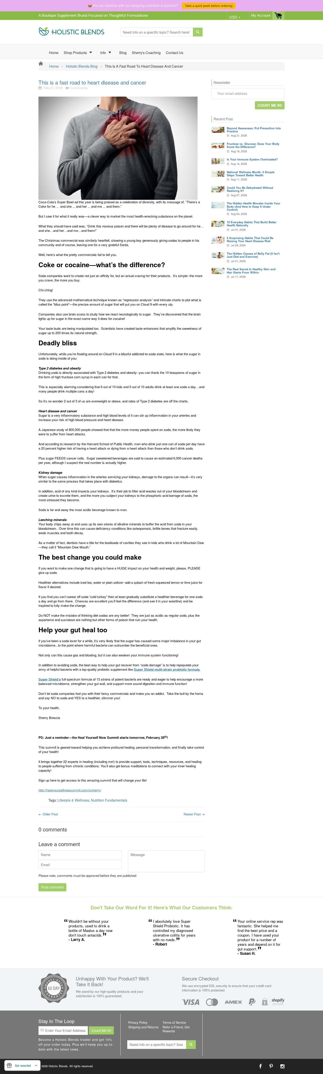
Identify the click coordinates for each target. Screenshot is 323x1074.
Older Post (50, 814)
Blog (123, 52)
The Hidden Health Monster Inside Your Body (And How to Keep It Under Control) (253, 206)
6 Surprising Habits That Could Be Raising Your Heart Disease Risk (250, 239)
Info (103, 52)
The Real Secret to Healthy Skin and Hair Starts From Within (251, 270)
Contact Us (174, 52)
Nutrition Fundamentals (109, 800)
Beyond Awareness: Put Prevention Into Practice (254, 129)
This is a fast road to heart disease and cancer (92, 82)
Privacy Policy (137, 1022)
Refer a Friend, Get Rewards (176, 1029)
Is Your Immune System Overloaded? (252, 159)
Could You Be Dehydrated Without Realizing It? (250, 189)
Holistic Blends (58, 1066)
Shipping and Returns (143, 1027)
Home (53, 52)
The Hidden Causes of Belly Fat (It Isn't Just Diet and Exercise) (253, 255)
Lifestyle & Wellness (73, 800)
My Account (260, 15)
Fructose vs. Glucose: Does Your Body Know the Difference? (253, 145)
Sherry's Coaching (146, 52)
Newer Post (192, 814)
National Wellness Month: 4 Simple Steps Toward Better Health (250, 173)
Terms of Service (174, 1022)
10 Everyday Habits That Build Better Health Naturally (251, 223)
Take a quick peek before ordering (208, 5)
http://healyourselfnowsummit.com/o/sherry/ (69, 790)
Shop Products (76, 52)
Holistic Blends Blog (82, 66)
